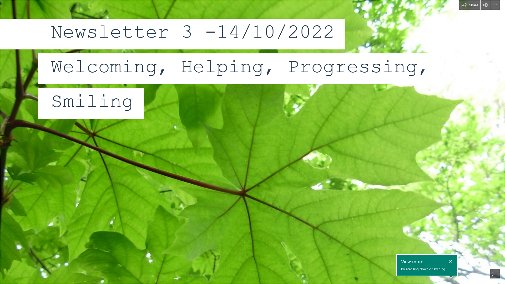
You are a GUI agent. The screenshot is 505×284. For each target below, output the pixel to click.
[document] (252, 142)
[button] (469, 5)
